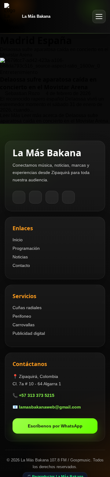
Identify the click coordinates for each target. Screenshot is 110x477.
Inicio (18, 239)
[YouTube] (68, 197)
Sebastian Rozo (23, 93)
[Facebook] (19, 197)
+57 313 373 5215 (36, 395)
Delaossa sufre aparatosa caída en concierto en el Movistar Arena (48, 83)
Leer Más (54, 118)
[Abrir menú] (99, 16)
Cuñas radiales (27, 307)
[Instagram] (35, 197)
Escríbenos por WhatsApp (55, 425)
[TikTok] (52, 197)
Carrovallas (24, 324)
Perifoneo (22, 316)
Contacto (21, 265)
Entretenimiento (19, 72)
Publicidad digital (29, 333)
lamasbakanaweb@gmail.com (50, 407)
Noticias (20, 256)
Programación (26, 248)
